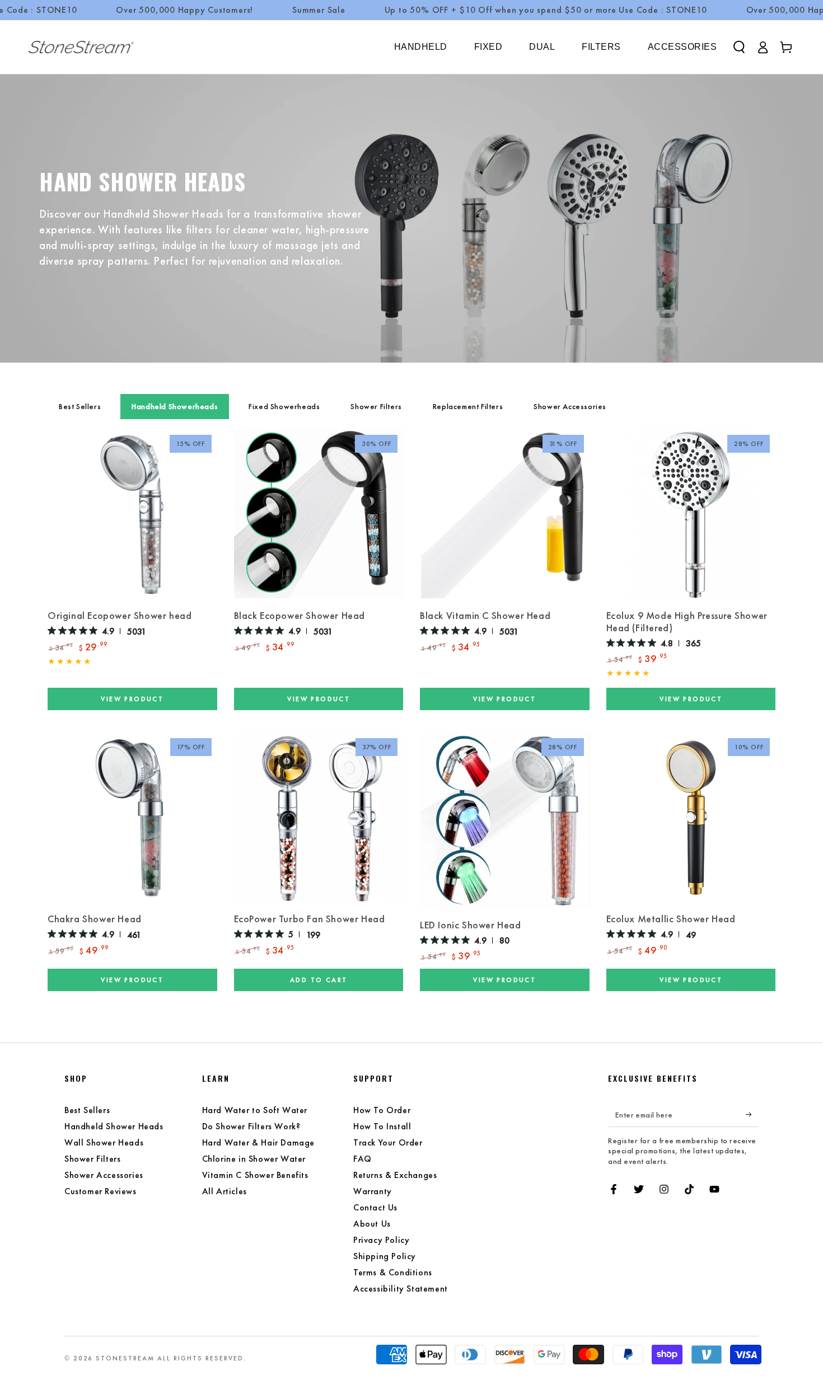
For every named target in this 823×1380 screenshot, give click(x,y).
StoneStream (125, 1358)
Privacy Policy (381, 1240)
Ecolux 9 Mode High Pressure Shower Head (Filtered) (687, 621)
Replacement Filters (468, 406)
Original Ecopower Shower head (119, 615)
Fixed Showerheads (284, 406)
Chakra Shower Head (95, 919)
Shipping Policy (384, 1256)
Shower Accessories (570, 406)
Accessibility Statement (400, 1288)
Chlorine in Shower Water (254, 1159)
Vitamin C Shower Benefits (255, 1175)
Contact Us (375, 1207)
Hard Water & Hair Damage (258, 1142)
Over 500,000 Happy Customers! (184, 10)
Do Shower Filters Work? (251, 1126)
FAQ (362, 1159)
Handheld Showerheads (175, 406)
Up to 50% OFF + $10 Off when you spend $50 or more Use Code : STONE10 (546, 10)
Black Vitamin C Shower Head (485, 615)
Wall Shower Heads (103, 1142)
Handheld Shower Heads (113, 1126)
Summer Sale (318, 10)
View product (132, 698)
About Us (372, 1223)
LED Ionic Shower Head (470, 925)
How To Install (382, 1126)
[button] (739, 47)
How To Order (381, 1110)
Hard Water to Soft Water (254, 1110)
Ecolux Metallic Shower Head (671, 919)
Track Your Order (388, 1142)
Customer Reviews (100, 1191)
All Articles (224, 1191)
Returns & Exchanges (395, 1175)
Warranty (372, 1191)
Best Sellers (80, 406)
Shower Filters (375, 406)
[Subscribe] (752, 1114)
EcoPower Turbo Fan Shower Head (309, 919)
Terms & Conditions (392, 1272)
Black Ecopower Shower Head (300, 615)
